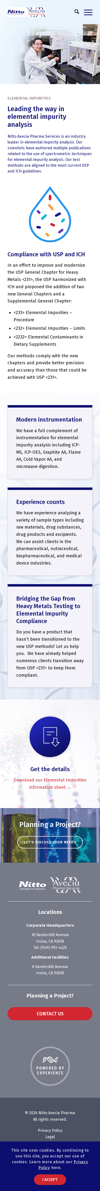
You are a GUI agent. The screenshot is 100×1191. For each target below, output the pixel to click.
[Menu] (85, 12)
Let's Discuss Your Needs (50, 842)
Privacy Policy (50, 1130)
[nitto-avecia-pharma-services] (41, 12)
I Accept (50, 1179)
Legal (50, 1136)
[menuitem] (74, 12)
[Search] (74, 12)
